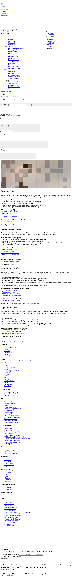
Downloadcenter (13, 56)
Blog (9, 53)
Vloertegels (51, 36)
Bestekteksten (12, 63)
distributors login (6, 91)
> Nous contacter (6, 338)
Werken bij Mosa (13, 78)
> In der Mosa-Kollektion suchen (10, 290)
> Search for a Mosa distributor (10, 216)
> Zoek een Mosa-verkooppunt (10, 254)
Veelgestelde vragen (14, 87)
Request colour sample (8, 30)
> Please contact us (6, 221)
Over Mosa (11, 71)
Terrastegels (11, 43)
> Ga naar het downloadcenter (10, 253)
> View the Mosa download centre (11, 215)
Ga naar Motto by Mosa (8, 569)
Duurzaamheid (12, 73)
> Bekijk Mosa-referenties (8, 251)
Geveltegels (11, 41)
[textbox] (9, 96)
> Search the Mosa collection (9, 211)
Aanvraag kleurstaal (14, 68)
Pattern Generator (13, 60)
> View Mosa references (8, 213)
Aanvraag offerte (13, 61)
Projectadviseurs (13, 85)
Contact (10, 88)
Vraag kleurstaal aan (7, 575)
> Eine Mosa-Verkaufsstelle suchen (11, 295)
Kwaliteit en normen (14, 75)
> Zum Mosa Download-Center (10, 293)
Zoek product (52, 34)
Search (29, 104)
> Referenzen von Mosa (8, 292)
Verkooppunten (12, 83)
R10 (2, 126)
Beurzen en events (13, 51)
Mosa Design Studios (14, 82)
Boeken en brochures (14, 65)
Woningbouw (12, 44)
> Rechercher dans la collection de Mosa (13, 330)
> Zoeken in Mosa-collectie (9, 249)
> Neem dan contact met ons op (10, 261)
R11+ (6, 126)
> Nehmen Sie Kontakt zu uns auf (11, 300)
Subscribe (39, 554)
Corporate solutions (14, 77)
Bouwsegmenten (13, 50)
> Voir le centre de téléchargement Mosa (13, 333)
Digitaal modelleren (14, 66)
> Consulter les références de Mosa (11, 331)
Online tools (11, 58)
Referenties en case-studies (16, 48)
